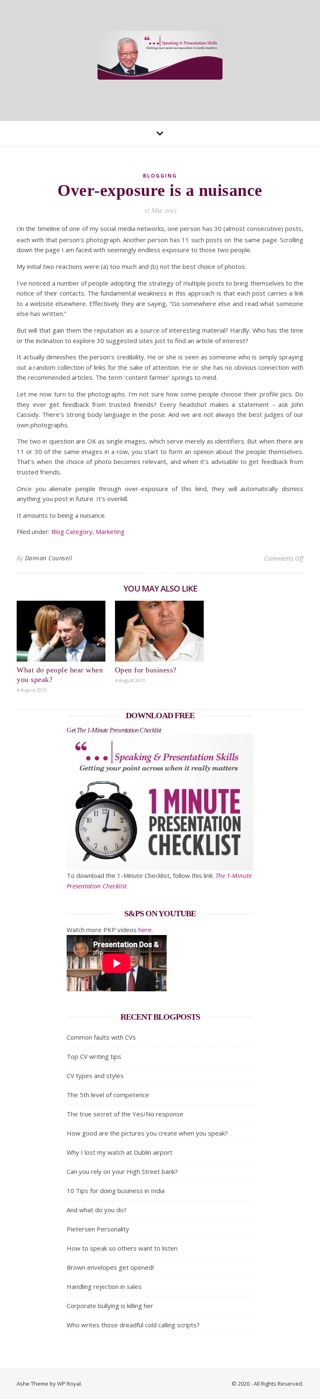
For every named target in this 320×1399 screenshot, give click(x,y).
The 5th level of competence (108, 1095)
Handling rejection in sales (104, 1286)
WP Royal (69, 1383)
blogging (160, 175)
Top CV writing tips (94, 1056)
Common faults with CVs (101, 1037)
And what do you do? (97, 1210)
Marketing (110, 531)
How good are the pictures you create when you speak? (147, 1133)
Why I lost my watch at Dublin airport (119, 1152)
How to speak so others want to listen (122, 1248)
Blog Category (71, 531)
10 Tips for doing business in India (116, 1190)
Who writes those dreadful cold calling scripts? (133, 1325)
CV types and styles (95, 1075)
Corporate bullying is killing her (110, 1305)
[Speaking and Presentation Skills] (160, 55)
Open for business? (146, 670)
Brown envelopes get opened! (110, 1267)
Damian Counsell (48, 558)
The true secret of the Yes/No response (125, 1114)
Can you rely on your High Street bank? (122, 1171)
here (145, 929)
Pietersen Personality (98, 1229)
